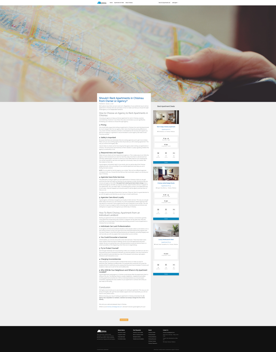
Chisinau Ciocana (152, 341)
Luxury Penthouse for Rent (166, 239)
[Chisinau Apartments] (102, 2)
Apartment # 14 (166, 186)
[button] (175, 2)
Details (166, 162)
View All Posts (124, 319)
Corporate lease (121, 336)
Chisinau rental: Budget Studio (166, 183)
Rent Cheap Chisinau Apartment (166, 126)
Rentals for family (137, 336)
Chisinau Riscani (151, 334)
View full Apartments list (164, 2)
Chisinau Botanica (152, 336)
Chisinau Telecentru (152, 343)
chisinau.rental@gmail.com (114, 306)
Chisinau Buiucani (152, 338)
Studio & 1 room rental (138, 332)
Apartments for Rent (119, 2)
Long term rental (121, 334)
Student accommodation (138, 338)
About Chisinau (129, 2)
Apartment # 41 (166, 242)
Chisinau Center (151, 332)
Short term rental (121, 332)
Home (111, 2)
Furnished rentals (122, 338)
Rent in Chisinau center (138, 334)
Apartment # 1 (166, 129)
